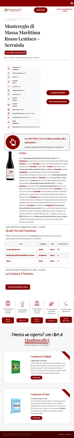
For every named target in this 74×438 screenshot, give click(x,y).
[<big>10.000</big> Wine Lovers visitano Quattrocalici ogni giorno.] (13, 142)
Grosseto (14, 106)
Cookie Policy (68, 434)
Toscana (14, 100)
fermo (14, 83)
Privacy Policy (61, 434)
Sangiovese (15, 69)
